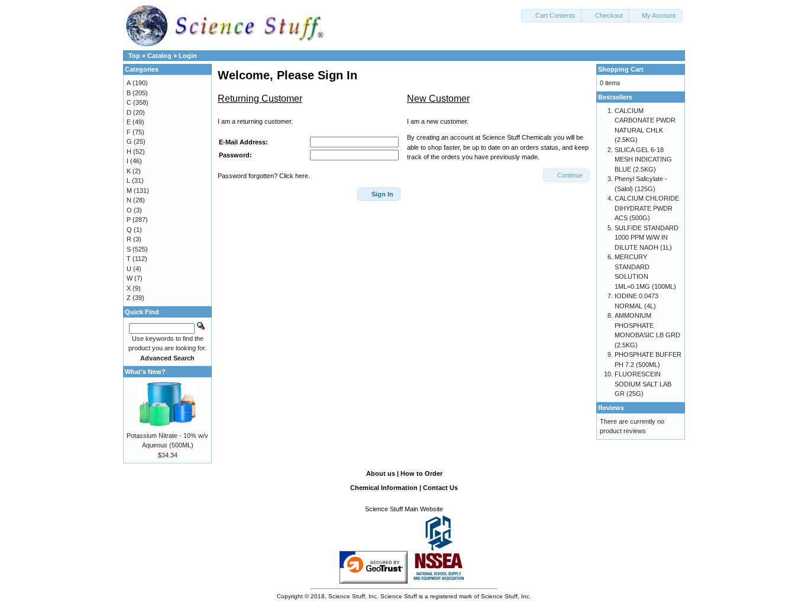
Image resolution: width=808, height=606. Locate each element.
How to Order (421, 473)
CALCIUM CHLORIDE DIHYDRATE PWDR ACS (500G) (647, 208)
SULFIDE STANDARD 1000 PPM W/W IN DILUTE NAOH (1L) (646, 237)
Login (188, 55)
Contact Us (440, 487)
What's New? (145, 371)
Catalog (159, 55)
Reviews (611, 407)
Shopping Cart (621, 69)
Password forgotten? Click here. (264, 175)
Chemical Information (384, 487)
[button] (552, 15)
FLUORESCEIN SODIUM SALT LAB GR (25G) (643, 383)
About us (380, 473)
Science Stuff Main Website (404, 508)
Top (134, 55)
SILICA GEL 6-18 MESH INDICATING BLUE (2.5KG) (643, 159)
